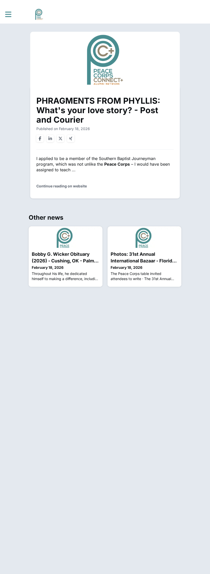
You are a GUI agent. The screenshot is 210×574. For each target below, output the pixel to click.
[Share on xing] (70, 138)
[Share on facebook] (40, 138)
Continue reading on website (61, 186)
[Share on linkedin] (50, 138)
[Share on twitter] (60, 138)
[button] (8, 14)
